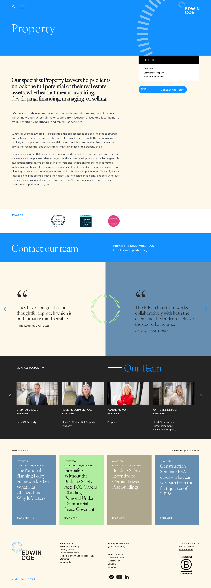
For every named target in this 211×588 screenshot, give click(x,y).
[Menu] (13, 7)
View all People (28, 367)
